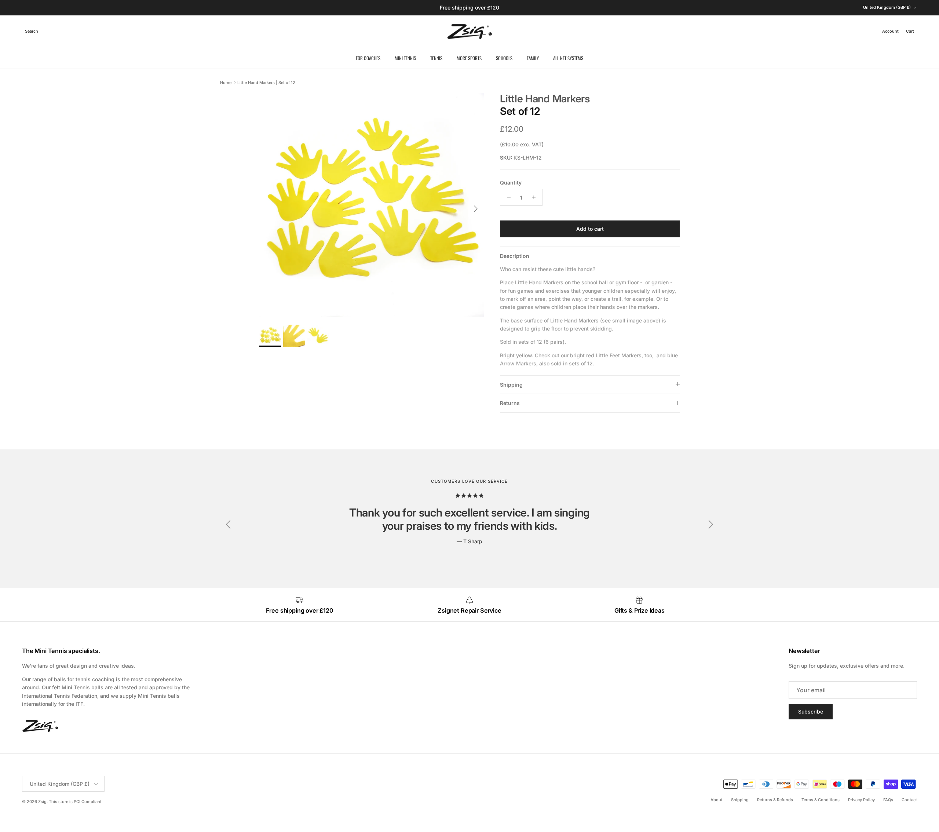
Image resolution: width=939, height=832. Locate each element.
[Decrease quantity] (506, 197)
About (716, 799)
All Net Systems (568, 58)
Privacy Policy (861, 799)
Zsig (42, 801)
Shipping (511, 385)
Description (514, 256)
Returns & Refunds (775, 799)
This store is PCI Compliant (75, 801)
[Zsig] (470, 31)
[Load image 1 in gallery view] (371, 205)
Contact (909, 799)
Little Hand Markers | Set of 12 (266, 82)
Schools (504, 58)
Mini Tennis (405, 58)
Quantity (511, 182)
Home (225, 82)
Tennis (436, 58)
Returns (510, 403)
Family (533, 58)
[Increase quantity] (535, 197)
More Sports (469, 58)
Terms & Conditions (820, 799)
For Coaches (368, 58)
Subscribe (810, 711)
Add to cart (590, 229)
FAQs (888, 799)
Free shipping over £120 (469, 7)
